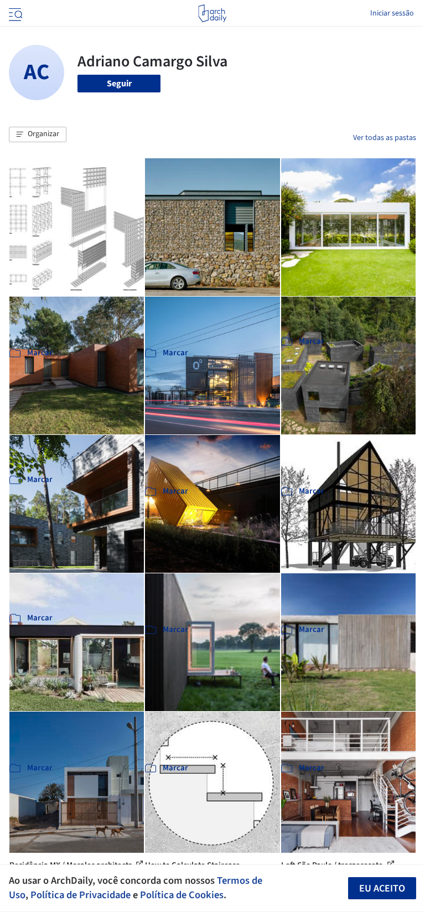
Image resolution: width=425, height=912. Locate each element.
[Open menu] (14, 13)
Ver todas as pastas (384, 138)
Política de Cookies (182, 895)
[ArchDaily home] (212, 13)
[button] (37, 134)
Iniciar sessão (392, 13)
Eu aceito (382, 888)
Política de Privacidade (80, 895)
